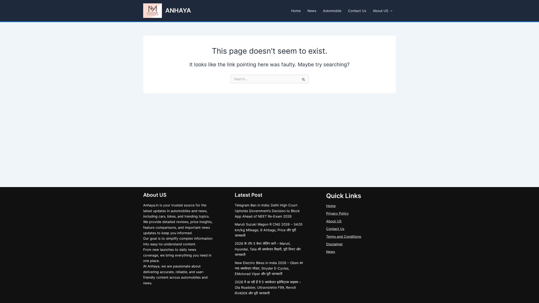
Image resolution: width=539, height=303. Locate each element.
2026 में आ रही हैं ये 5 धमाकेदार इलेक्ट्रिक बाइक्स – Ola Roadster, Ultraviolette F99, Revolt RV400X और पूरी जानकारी (268, 287)
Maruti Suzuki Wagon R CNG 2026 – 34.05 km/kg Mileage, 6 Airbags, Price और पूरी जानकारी (269, 230)
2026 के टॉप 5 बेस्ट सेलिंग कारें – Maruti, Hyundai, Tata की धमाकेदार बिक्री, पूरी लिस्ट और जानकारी (268, 249)
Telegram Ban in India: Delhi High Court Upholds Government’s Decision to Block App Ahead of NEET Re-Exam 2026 (267, 210)
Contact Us (357, 11)
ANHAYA (178, 10)
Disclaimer (334, 244)
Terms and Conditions (343, 236)
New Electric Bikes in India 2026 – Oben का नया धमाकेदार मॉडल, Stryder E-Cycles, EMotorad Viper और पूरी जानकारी (269, 268)
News (311, 11)
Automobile (332, 11)
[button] (390, 10)
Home (296, 11)
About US (380, 11)
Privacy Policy (337, 213)
